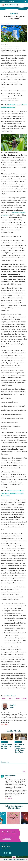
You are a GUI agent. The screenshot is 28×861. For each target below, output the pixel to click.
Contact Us (5, 844)
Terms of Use (6, 849)
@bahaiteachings (14, 808)
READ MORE (4, 724)
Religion (14, 13)
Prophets (13, 695)
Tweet (6, 24)
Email (17, 698)
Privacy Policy (6, 846)
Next (26, 818)
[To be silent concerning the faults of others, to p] (14, 818)
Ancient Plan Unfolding (15, 46)
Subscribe (7, 838)
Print (24, 698)
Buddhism (7, 695)
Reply (10, 799)
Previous (1, 818)
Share (2, 24)
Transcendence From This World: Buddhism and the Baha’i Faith (12, 493)
